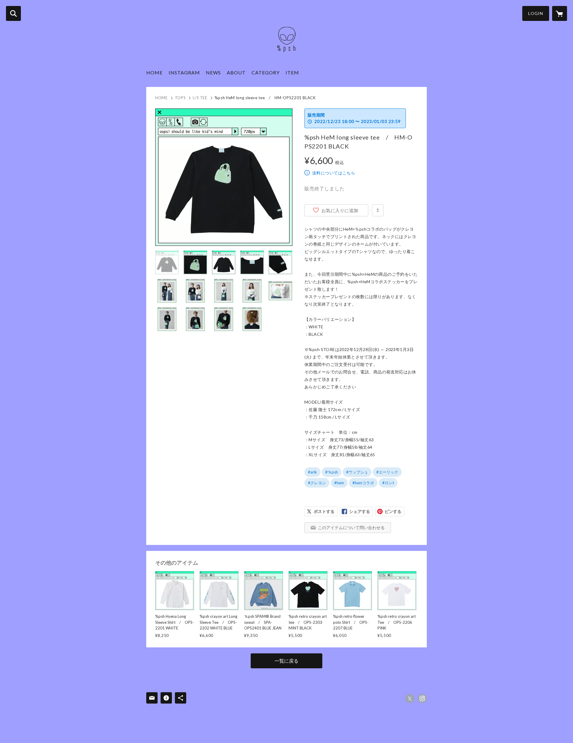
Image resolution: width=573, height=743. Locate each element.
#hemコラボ (363, 482)
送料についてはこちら (333, 172)
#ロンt (388, 482)
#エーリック (387, 472)
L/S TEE (200, 97)
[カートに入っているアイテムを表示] (559, 13)
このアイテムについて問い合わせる (351, 527)
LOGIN (535, 13)
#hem (339, 482)
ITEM (292, 72)
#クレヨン (317, 482)
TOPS (180, 97)
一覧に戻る (286, 661)
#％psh (331, 472)
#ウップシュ (357, 472)
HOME (154, 72)
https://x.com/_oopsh (409, 698)
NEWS (213, 72)
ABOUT (236, 72)
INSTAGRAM (184, 72)
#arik (312, 472)
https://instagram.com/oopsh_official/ (422, 698)
